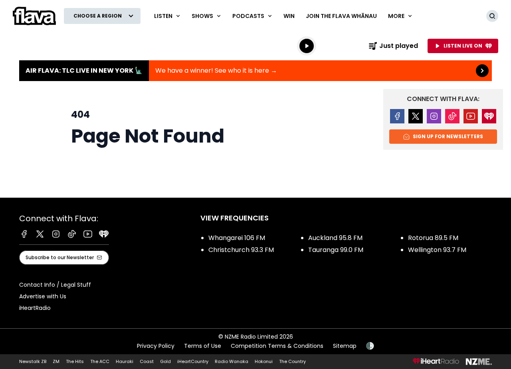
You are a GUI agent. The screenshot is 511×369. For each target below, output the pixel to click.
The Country (292, 361)
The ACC (99, 361)
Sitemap (345, 346)
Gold (165, 361)
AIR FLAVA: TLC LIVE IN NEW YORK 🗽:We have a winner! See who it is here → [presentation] (255, 70)
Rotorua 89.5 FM (433, 237)
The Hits (75, 361)
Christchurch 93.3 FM (241, 249)
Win (289, 16)
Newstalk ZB (32, 361)
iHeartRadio (35, 308)
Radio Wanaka (231, 361)
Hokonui (264, 361)
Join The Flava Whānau (341, 16)
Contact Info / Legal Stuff (55, 285)
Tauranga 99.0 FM (335, 249)
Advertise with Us (42, 296)
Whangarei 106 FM (236, 237)
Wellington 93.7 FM (437, 249)
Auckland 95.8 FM (335, 237)
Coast (147, 361)
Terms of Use (202, 346)
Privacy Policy (155, 346)
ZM (56, 361)
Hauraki (124, 361)
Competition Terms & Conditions (277, 346)
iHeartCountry (192, 361)
